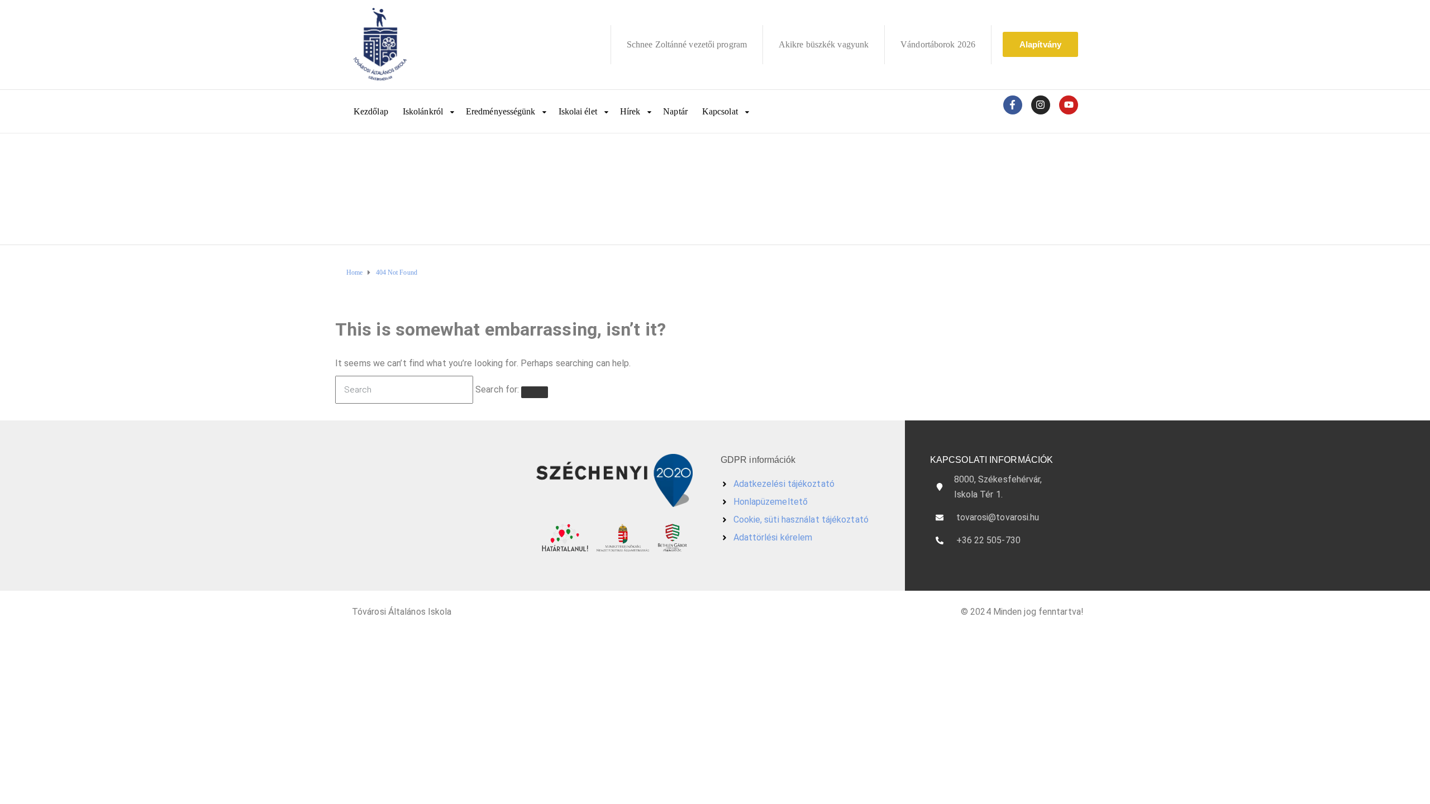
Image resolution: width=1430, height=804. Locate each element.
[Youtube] (1068, 104)
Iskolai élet (578, 111)
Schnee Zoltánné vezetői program (687, 44)
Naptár (675, 111)
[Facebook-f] (1012, 104)
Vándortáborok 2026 (937, 44)
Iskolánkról (423, 111)
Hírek (630, 111)
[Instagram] (1040, 104)
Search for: (497, 389)
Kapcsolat (720, 111)
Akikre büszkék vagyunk (824, 44)
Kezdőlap (371, 111)
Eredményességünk (501, 111)
